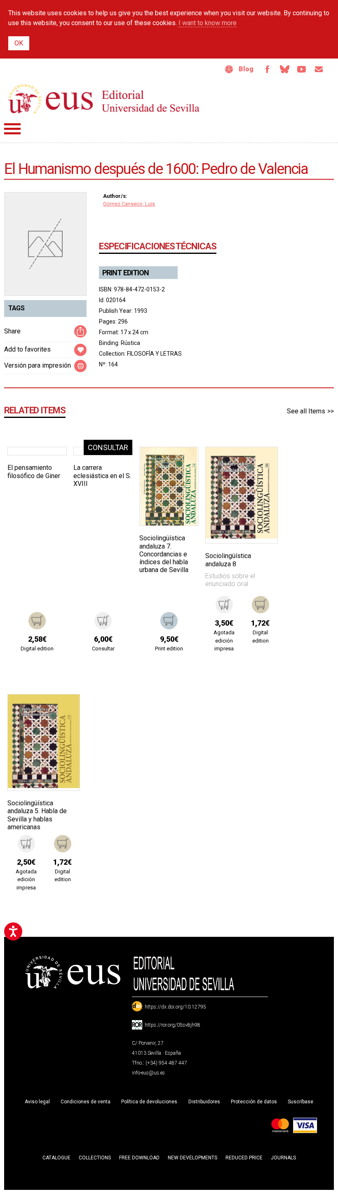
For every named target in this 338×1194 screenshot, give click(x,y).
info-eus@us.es (148, 1073)
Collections (95, 1158)
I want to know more (207, 23)
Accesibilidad (229, 69)
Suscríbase (300, 1102)
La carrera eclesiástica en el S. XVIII (102, 475)
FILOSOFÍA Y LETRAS (154, 353)
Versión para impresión (37, 365)
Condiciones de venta (85, 1102)
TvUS (301, 69)
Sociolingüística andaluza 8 (228, 560)
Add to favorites (27, 349)
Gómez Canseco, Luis (129, 204)
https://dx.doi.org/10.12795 (175, 1007)
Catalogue (56, 1158)
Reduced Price (244, 1158)
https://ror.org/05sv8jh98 (172, 1025)
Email (319, 69)
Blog (246, 69)
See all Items (306, 411)
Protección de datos (254, 1102)
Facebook (267, 69)
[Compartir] (80, 331)
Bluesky (284, 69)
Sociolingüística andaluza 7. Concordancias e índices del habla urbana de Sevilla (163, 554)
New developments (192, 1158)
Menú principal (12, 128)
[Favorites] (50, 463)
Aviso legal (37, 1102)
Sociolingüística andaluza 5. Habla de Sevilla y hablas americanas (37, 815)
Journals (283, 1158)
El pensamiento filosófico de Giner (33, 471)
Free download (139, 1158)
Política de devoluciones (149, 1102)
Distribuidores (204, 1102)
